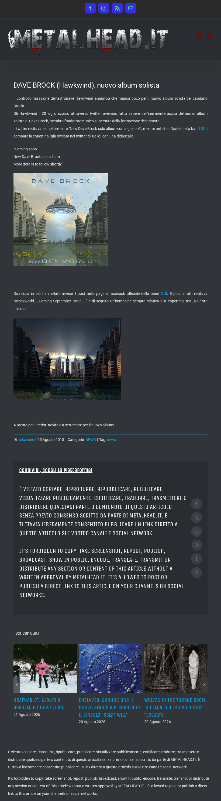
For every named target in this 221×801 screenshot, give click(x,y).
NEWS (90, 439)
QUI (204, 128)
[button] (16, 681)
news (111, 439)
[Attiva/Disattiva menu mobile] (210, 35)
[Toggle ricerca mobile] (199, 35)
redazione (26, 439)
